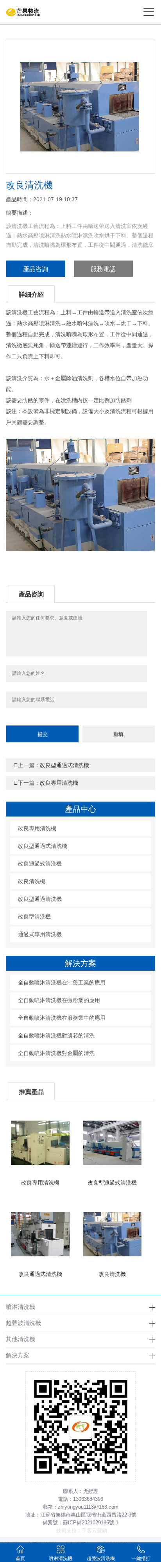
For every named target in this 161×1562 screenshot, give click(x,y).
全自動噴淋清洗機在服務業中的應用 (62, 1018)
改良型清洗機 (34, 916)
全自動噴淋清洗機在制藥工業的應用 (62, 982)
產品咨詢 (35, 269)
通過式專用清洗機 (40, 934)
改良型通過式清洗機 (51, 765)
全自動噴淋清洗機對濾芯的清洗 (56, 1035)
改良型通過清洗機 (40, 899)
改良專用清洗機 (46, 783)
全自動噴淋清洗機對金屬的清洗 (56, 1053)
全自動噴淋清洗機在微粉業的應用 (59, 1000)
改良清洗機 (31, 881)
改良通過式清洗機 (40, 863)
